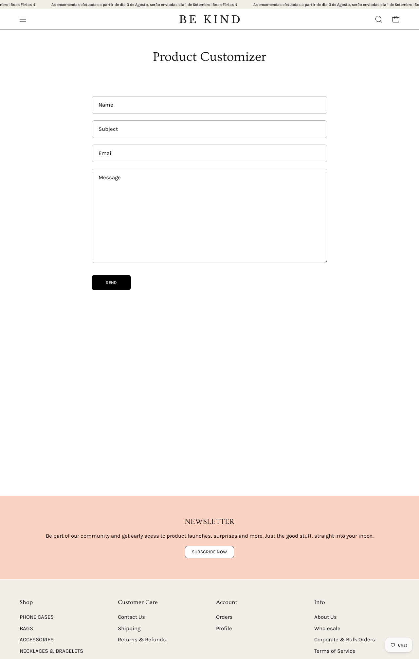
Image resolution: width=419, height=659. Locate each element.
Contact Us (131, 617)
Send (111, 282)
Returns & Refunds (142, 639)
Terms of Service (334, 651)
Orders (224, 617)
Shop (26, 602)
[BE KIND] (209, 19)
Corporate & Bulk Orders (344, 639)
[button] (379, 19)
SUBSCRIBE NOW (209, 552)
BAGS (26, 628)
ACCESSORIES (37, 639)
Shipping (129, 628)
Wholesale (327, 628)
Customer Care (138, 602)
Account (226, 602)
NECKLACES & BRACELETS (51, 651)
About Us (325, 617)
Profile (224, 628)
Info (319, 602)
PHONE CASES (37, 617)
